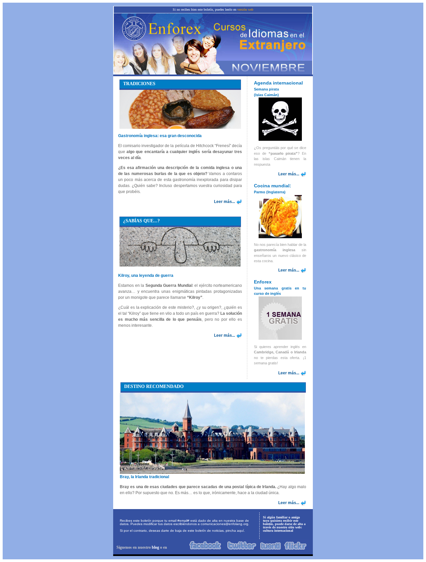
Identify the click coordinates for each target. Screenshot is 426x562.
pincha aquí (235, 530)
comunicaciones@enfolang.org (224, 524)
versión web (245, 9)
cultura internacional (278, 530)
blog (155, 547)
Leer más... (224, 201)
